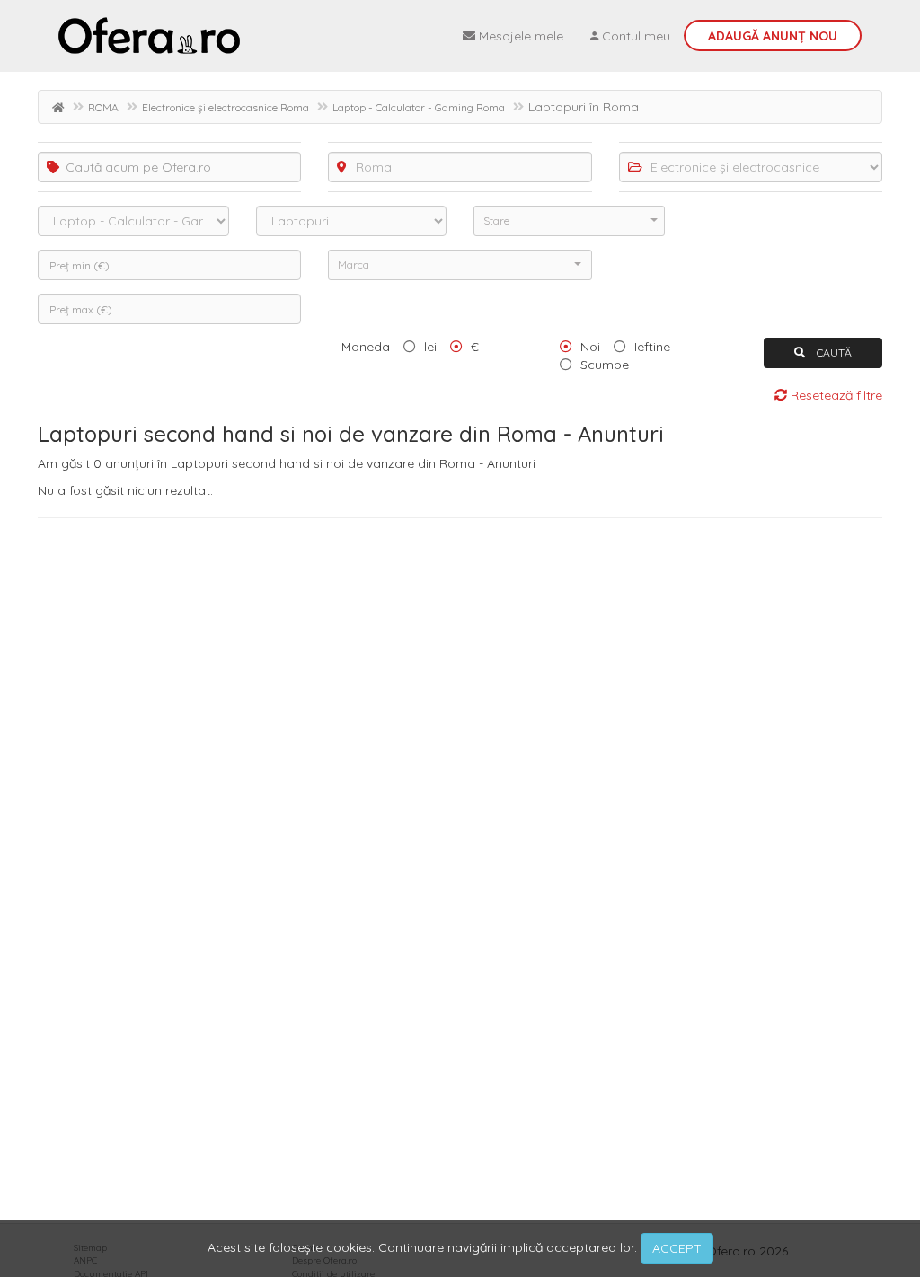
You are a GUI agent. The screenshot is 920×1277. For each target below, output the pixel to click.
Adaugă (772, 36)
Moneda (365, 347)
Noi (590, 347)
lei (430, 347)
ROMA (103, 107)
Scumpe (604, 365)
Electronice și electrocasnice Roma (225, 107)
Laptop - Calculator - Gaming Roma (418, 107)
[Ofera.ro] (149, 35)
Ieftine (652, 347)
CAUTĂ (833, 352)
